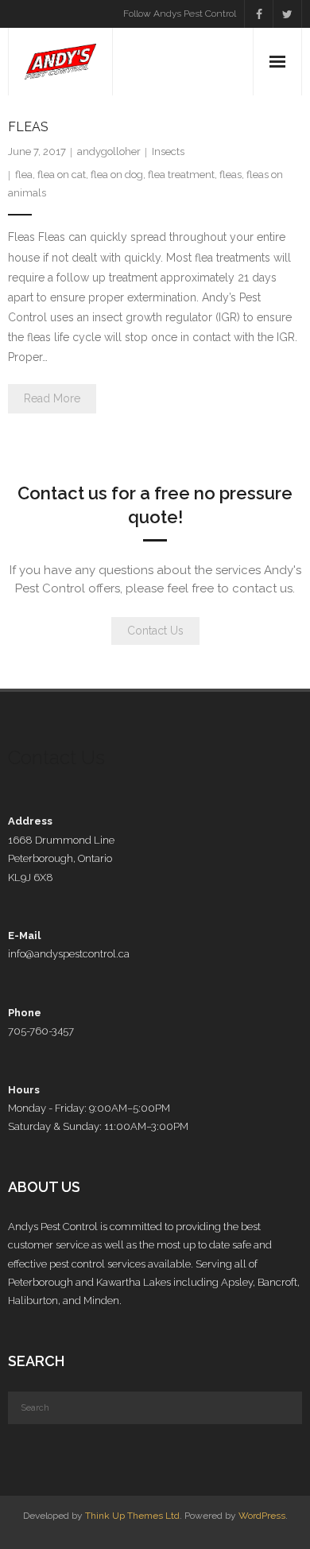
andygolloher (109, 151)
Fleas (28, 126)
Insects (168, 151)
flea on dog (117, 175)
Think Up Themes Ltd (132, 1515)
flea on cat (61, 175)
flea (24, 175)
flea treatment (181, 175)
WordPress (261, 1515)
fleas (230, 175)
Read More (52, 398)
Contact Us (155, 630)
